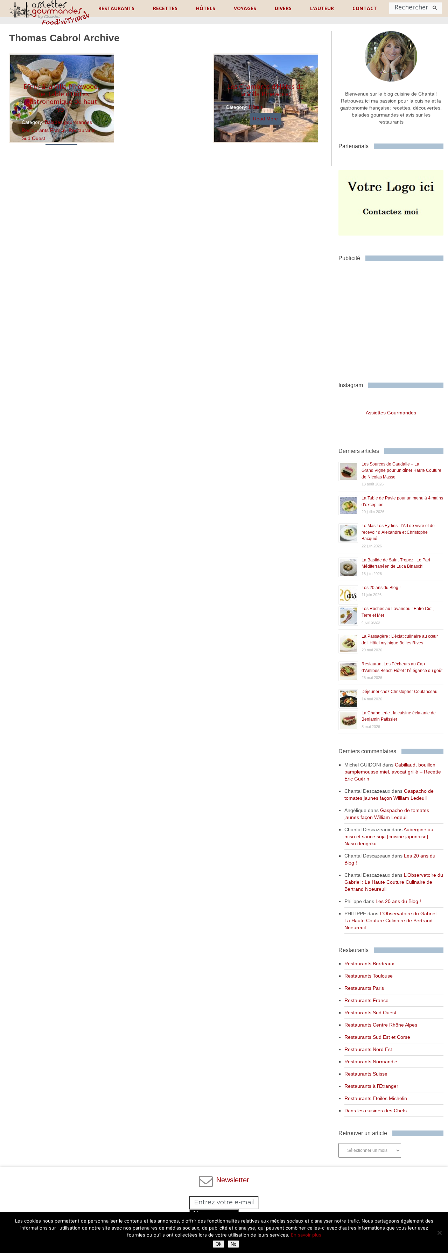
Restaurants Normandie (370, 1061)
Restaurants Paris (364, 988)
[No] (439, 1232)
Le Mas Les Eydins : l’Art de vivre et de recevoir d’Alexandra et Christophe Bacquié (398, 532)
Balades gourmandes (68, 122)
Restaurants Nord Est (368, 1049)
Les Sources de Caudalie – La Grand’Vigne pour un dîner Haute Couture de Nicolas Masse (401, 470)
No (233, 1244)
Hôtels (256, 107)
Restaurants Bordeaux (369, 963)
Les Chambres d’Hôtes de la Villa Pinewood (265, 90)
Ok (219, 1244)
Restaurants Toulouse (368, 976)
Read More (265, 118)
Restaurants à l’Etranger (371, 1086)
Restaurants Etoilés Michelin (375, 1098)
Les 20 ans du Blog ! (381, 587)
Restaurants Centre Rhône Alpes (380, 1025)
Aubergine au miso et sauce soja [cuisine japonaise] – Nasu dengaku (388, 836)
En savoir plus (306, 1235)
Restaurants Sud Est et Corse (377, 1037)
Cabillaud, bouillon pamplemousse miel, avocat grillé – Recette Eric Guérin (392, 772)
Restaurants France (44, 130)
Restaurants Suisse (365, 1074)
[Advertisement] (393, 319)
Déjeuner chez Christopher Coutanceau (400, 691)
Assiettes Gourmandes (391, 412)
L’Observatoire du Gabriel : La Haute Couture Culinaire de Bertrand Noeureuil (393, 882)
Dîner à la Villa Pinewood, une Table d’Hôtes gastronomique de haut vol (61, 97)
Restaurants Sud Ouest (370, 1012)
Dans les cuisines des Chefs (375, 1110)
